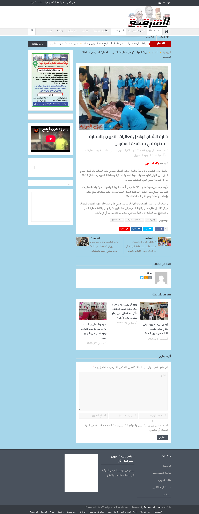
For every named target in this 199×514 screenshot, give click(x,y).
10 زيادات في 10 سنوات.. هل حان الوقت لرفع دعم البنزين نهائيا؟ (133, 43)
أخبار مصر (118, 30)
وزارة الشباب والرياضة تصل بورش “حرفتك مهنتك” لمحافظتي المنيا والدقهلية (104, 246)
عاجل (105, 150)
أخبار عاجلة (154, 30)
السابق (149, 238)
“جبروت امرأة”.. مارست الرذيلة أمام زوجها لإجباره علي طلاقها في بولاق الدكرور (56, 43)
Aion (159, 150)
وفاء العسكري (117, 219)
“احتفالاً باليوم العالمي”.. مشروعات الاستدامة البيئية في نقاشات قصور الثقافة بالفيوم (141, 246)
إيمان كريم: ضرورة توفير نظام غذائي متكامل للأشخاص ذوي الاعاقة (155, 329)
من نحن (71, 2)
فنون (49, 30)
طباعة (158, 155)
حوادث (85, 30)
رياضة (60, 30)
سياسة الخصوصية (54, 2)
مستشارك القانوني (161, 487)
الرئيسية (150, 37)
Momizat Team (153, 507)
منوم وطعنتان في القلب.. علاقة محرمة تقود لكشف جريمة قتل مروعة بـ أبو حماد (93, 331)
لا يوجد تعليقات (93, 150)
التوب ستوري (116, 150)
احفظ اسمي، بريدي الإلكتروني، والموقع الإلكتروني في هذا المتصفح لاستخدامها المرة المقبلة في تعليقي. (126, 427)
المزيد (162, 37)
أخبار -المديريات (136, 30)
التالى (96, 238)
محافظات (73, 30)
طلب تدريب (36, 2)
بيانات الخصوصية (162, 473)
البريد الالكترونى (141, 155)
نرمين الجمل (150, 219)
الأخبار (127, 150)
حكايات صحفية (101, 30)
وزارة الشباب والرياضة (134, 219)
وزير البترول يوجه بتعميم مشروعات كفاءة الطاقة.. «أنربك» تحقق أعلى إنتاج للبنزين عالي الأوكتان (124, 311)
